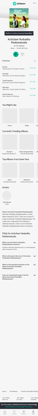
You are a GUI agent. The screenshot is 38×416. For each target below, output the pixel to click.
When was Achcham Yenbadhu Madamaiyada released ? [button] (13, 243)
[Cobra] (9, 115)
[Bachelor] (9, 142)
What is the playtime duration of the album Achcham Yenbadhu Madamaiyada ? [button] (15, 266)
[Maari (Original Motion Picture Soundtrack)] (26, 142)
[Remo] (9, 170)
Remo (10, 180)
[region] (19, 391)
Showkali (5, 74)
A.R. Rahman (20, 46)
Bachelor (10, 152)
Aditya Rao (5, 75)
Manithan (27, 180)
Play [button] (15, 54)
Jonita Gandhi (14, 89)
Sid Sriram (5, 82)
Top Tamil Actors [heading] (20, 398)
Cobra (10, 125)
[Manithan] (26, 170)
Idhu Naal (5, 87)
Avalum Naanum (7, 94)
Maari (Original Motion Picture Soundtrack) (26, 152)
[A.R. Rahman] (6, 195)
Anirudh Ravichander (26, 153)
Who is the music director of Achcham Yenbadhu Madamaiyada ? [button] (16, 257)
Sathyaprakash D (7, 69)
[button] (22, 54)
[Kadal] (26, 115)
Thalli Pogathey (7, 80)
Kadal (27, 125)
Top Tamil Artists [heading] (6, 398)
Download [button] (6, 61)
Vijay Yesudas (6, 96)
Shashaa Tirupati (19, 69)
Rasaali (4, 67)
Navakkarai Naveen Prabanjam (11, 153)
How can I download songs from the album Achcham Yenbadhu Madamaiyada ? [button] (15, 277)
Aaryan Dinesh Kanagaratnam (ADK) (21, 75)
